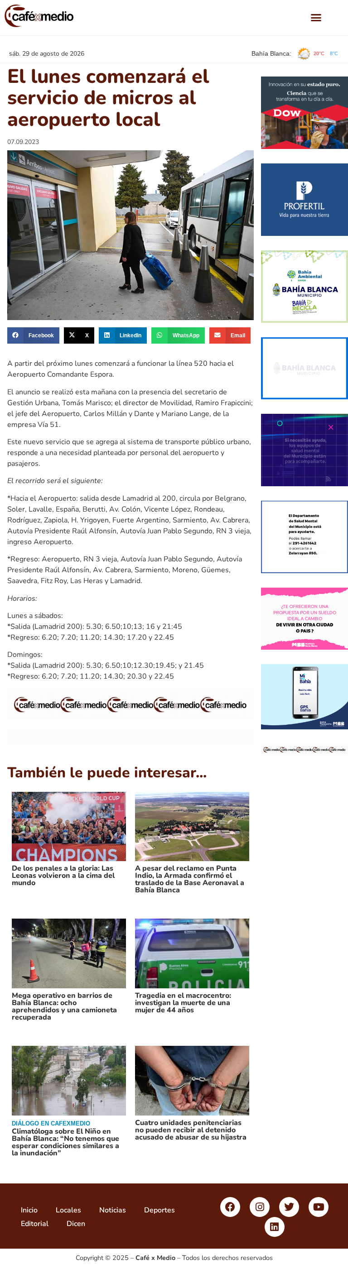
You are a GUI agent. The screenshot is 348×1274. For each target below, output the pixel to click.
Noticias (112, 1210)
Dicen (76, 1224)
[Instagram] (260, 1207)
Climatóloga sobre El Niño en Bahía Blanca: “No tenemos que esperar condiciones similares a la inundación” (65, 1142)
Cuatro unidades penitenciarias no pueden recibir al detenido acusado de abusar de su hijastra (190, 1130)
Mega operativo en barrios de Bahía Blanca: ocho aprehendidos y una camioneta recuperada (64, 1006)
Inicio (29, 1210)
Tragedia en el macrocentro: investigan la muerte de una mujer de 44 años (183, 1003)
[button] (316, 17)
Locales (68, 1210)
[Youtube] (319, 1207)
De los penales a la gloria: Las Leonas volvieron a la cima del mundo (63, 875)
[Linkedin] (275, 1227)
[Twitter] (289, 1207)
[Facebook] (230, 1207)
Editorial (34, 1224)
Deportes (159, 1210)
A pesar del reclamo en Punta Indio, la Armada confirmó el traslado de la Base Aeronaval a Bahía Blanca (189, 879)
